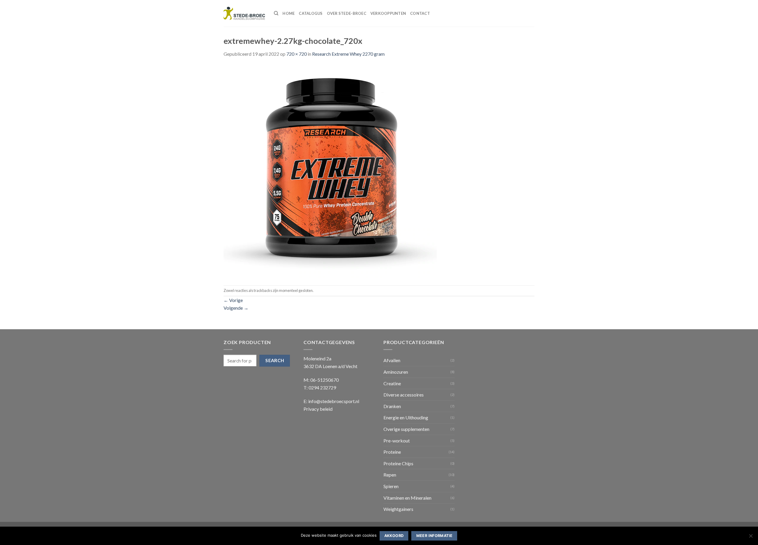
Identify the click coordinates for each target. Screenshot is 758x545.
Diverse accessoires (403, 394)
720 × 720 (296, 54)
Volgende (236, 308)
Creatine (392, 383)
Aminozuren (395, 372)
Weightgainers (398, 509)
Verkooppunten (388, 13)
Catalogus (310, 13)
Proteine (392, 452)
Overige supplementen (406, 429)
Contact (420, 13)
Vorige (233, 300)
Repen (389, 474)
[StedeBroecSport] (244, 13)
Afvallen (391, 360)
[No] (751, 537)
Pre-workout (396, 440)
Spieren (391, 486)
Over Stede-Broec (346, 13)
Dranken (392, 406)
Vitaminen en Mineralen (407, 498)
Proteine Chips (398, 463)
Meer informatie (434, 535)
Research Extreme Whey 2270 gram (348, 54)
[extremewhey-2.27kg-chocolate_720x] (330, 171)
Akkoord (394, 535)
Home (288, 13)
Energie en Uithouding (405, 417)
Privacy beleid (318, 409)
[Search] (276, 13)
